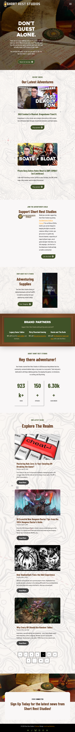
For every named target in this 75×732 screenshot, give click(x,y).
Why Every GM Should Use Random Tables (35, 627)
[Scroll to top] (70, 724)
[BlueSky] (35, 730)
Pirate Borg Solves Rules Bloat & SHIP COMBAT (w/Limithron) (37, 172)
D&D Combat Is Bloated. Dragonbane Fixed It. (37, 114)
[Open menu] (70, 4)
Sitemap (37, 726)
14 (40, 660)
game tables (20, 336)
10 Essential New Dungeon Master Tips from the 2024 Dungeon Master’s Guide (37, 521)
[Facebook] (43, 730)
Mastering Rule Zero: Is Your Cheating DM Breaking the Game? (34, 465)
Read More (24, 483)
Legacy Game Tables (16, 332)
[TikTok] (31, 730)
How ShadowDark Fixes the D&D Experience (36, 574)
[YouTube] (28, 730)
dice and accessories (40, 336)
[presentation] (37, 447)
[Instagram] (39, 730)
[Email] (47, 730)
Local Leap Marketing (49, 726)
